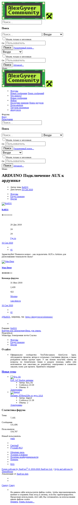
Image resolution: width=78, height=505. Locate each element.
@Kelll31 (6, 317)
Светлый (14, 445)
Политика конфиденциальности (24, 457)
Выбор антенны (21, 380)
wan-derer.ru (15, 301)
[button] (4, 68)
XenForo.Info (22, 474)
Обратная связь (17, 452)
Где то (13, 238)
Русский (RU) (16, 448)
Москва (13, 296)
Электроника (16, 390)
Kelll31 (25, 187)
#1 (11, 250)
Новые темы (9, 371)
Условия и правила (19, 454)
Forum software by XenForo (27, 469)
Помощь (14, 459)
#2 (11, 312)
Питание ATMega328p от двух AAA (26, 395)
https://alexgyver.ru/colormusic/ (39, 317)
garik (12, 438)
